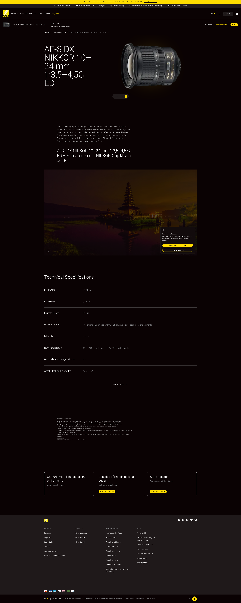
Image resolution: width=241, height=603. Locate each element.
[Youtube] (195, 520)
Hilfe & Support (44, 13)
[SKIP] (194, 598)
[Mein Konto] (219, 13)
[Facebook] (187, 520)
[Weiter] (126, 96)
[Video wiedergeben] (48, 251)
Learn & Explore (26, 13)
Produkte (14, 13)
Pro (35, 13)
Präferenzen (178, 250)
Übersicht (208, 25)
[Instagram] (183, 520)
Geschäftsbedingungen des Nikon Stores (111, 599)
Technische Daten (221, 25)
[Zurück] (122, 96)
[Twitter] (191, 520)
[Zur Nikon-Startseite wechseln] (6, 13)
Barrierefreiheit (140, 599)
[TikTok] (179, 520)
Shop (234, 25)
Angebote (55, 13)
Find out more (107, 491)
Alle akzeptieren (177, 245)
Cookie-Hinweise (129, 599)
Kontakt (67, 599)
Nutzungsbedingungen (91, 599)
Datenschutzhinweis (77, 599)
